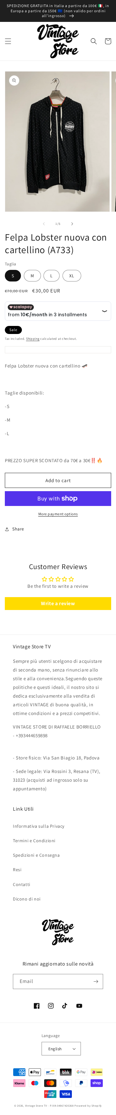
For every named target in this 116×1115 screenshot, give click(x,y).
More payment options (58, 513)
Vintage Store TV (36, 1105)
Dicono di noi (27, 899)
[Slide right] (72, 224)
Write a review (58, 603)
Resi (17, 869)
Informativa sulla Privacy (38, 826)
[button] (8, 41)
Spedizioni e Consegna (36, 855)
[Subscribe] (96, 981)
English (55, 1049)
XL (71, 276)
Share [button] (18, 529)
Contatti (21, 884)
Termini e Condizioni (34, 840)
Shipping (33, 339)
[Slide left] (44, 224)
